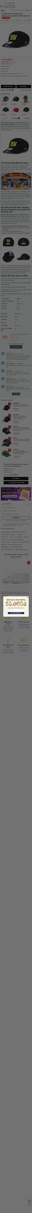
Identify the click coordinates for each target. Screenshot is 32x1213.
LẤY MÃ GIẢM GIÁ (16, 613)
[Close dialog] (27, 597)
